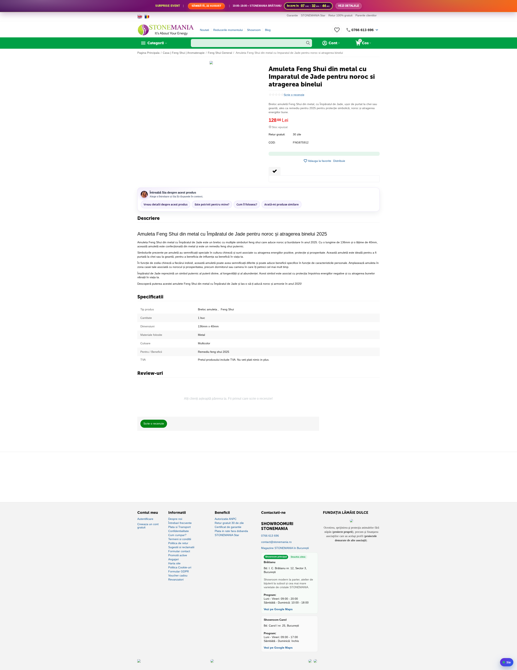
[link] (258, 6)
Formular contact (179, 551)
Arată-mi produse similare (281, 204)
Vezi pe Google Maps (278, 609)
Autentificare (145, 518)
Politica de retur (178, 543)
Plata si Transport (179, 527)
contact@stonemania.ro (276, 542)
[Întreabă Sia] (506, 662)
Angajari (173, 559)
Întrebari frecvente (180, 523)
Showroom (254, 30)
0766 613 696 (362, 30)
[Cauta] (308, 43)
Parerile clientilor (366, 15)
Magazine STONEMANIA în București (285, 548)
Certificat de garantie (228, 527)
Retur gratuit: (277, 134)
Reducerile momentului (228, 30)
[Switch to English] (139, 16)
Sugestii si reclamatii (181, 547)
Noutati (204, 30)
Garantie (292, 15)
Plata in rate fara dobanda (231, 531)
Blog (268, 30)
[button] (339, 161)
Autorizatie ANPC (225, 518)
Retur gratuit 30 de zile (229, 523)
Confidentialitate (178, 531)
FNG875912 (301, 142)
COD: (272, 142)
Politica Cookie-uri (179, 567)
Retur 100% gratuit (340, 15)
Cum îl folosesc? (246, 204)
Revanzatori (176, 579)
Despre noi (175, 518)
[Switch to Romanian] (146, 16)
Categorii (155, 43)
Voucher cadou (177, 575)
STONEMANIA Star (313, 15)
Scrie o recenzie (294, 94)
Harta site (174, 563)
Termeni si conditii (179, 539)
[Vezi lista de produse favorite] (337, 32)
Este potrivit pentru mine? (212, 204)
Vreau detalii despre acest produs (165, 204)
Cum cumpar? (177, 535)
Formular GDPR (178, 571)
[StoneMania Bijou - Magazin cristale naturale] (165, 29)
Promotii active (177, 555)
